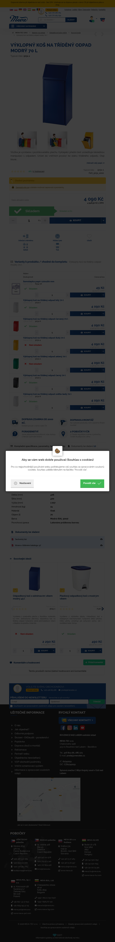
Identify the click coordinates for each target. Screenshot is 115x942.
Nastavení (25, 483)
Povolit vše (89, 483)
